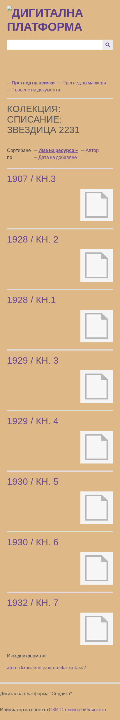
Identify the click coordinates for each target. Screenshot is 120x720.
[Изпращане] (108, 45)
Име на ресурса (56, 150)
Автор (92, 150)
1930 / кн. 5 (33, 481)
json (47, 667)
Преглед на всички (33, 82)
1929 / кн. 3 (33, 360)
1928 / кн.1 (31, 300)
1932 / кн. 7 (33, 602)
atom (12, 667)
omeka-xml (64, 667)
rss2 (81, 667)
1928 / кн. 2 (33, 239)
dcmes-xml (30, 667)
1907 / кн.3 (31, 179)
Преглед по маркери (84, 82)
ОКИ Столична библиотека (77, 709)
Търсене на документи (36, 89)
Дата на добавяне (57, 157)
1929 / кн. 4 (33, 421)
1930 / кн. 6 (33, 542)
